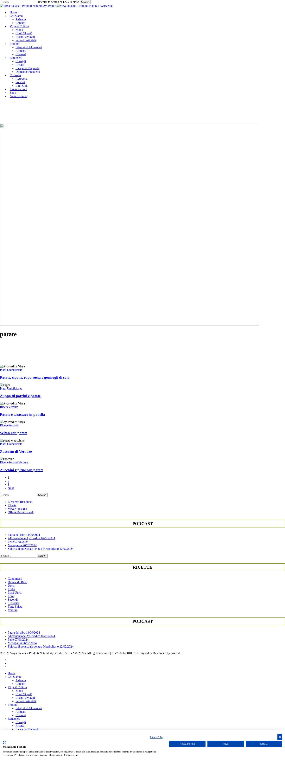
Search (85, 2)
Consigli (21, 722)
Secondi (13, 425)
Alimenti (21, 711)
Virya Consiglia (17, 508)
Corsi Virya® (24, 694)
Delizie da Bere (17, 582)
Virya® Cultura (17, 687)
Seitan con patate (13, 433)
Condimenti (15, 578)
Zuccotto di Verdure (16, 451)
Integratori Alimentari (29, 708)
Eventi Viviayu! (25, 697)
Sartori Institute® (26, 701)
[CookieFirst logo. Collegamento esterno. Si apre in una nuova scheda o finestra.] (4, 742)
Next (11, 488)
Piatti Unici (7, 369)
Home (11, 673)
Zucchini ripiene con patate (21, 470)
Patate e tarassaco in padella (22, 414)
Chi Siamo (14, 676)
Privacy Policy (156, 737)
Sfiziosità (13, 603)
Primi (11, 596)
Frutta (11, 589)
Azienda (21, 680)
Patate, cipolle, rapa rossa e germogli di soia (34, 377)
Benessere (14, 718)
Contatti (20, 683)
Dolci (11, 585)
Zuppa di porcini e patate (20, 396)
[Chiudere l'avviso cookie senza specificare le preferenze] (279, 737)
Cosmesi (21, 715)
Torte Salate (15, 606)
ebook (19, 690)
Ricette (18, 369)
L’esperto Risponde (20, 501)
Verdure (13, 407)
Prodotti (12, 704)
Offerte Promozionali (21, 512)
